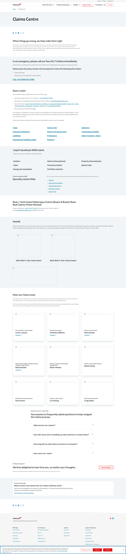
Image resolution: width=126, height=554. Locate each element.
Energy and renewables (56, 183)
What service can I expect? (44, 425)
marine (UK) (70, 104)
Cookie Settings (88, 532)
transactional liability (54, 106)
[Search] (104, 4)
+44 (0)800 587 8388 (46, 98)
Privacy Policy (88, 538)
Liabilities (17, 136)
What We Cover (16, 529)
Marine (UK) (52, 128)
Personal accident (54, 189)
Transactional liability (90, 132)
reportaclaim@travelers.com (59, 101)
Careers (104, 1)
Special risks (52, 191)
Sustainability (42, 541)
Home (14, 9)
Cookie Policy (88, 535)
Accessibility (88, 529)
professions (29, 106)
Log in (110, 4)
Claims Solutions (16, 541)
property (36, 106)
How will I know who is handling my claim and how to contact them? (61, 435)
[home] (17, 4)
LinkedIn (17, 335)
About (99, 1)
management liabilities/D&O (57, 104)
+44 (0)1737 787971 (31, 208)
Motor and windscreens (56, 132)
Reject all (97, 549)
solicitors (42, 106)
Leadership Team (41, 538)
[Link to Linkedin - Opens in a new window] (113, 518)
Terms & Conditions (89, 541)
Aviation (51, 180)
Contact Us (110, 1)
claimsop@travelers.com (24, 210)
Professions (52, 136)
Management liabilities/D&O (24, 140)
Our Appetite (16, 538)
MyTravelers (67, 532)
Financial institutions (21, 132)
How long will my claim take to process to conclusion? (55, 444)
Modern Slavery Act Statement (92, 544)
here (34, 109)
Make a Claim (67, 535)
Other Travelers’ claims (91, 136)
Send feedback (106, 467)
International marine (55, 186)
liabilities (45, 104)
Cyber (15, 128)
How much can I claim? (42, 453)
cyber (26, 104)
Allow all (108, 549)
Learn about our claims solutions (24, 493)
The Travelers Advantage (43, 529)
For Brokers (15, 535)
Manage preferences (86, 549)
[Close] (123, 549)
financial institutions (35, 104)
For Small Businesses (17, 532)
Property (51, 140)
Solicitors (86, 128)
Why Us (39, 532)
